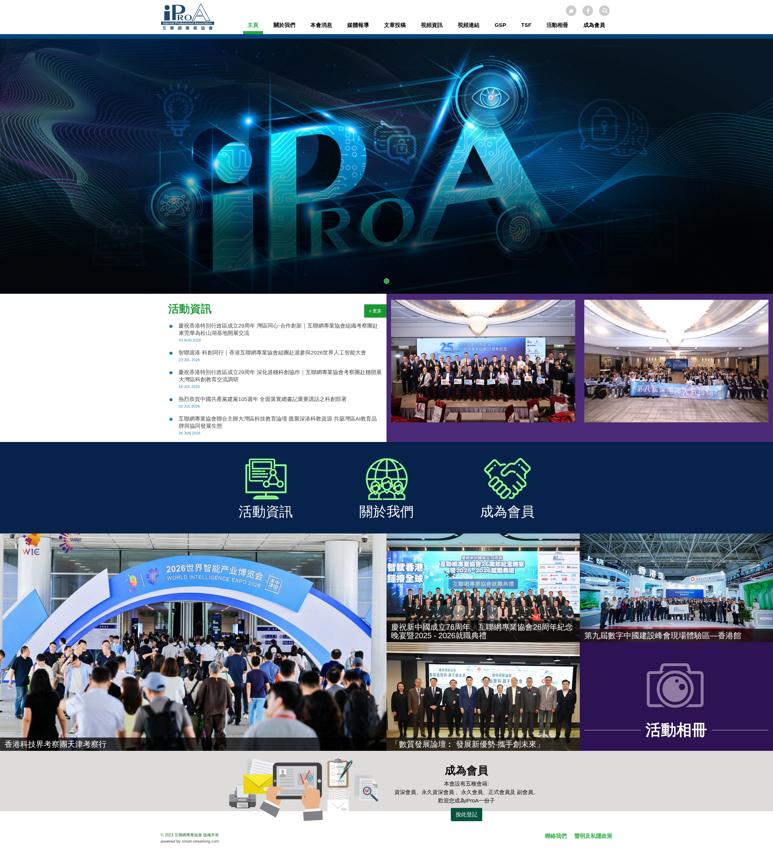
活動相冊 (557, 25)
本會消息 (321, 25)
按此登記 (466, 815)
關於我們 (284, 25)
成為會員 (594, 25)
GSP (500, 25)
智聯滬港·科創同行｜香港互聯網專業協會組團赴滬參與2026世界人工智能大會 (272, 353)
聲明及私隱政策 (593, 836)
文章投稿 (395, 25)
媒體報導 (358, 25)
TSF (526, 25)
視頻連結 (469, 25)
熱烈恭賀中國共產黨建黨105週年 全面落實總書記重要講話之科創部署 (262, 399)
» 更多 (375, 310)
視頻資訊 (432, 25)
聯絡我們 (556, 836)
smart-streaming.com (200, 841)
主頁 (253, 25)
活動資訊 (190, 309)
